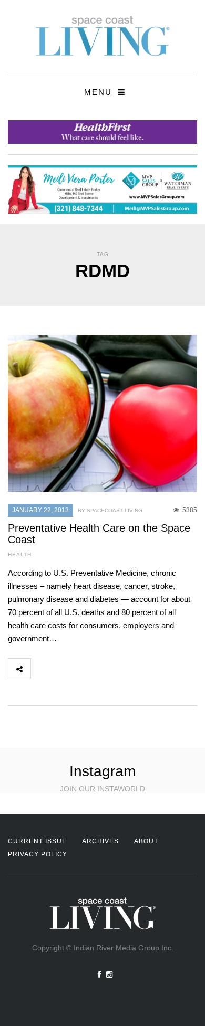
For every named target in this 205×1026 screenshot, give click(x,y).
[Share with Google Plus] (88, 668)
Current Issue (37, 841)
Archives (100, 841)
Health (20, 554)
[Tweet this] (65, 668)
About (146, 841)
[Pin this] (111, 668)
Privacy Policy (37, 854)
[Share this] (42, 668)
